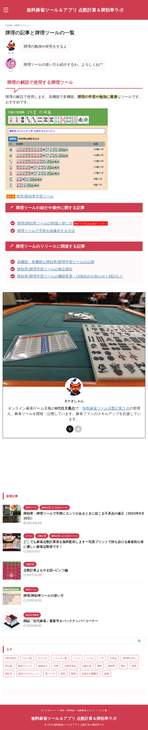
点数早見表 (70, 665)
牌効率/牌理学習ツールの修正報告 (45, 269)
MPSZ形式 (10, 658)
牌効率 (111, 665)
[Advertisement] (33, 465)
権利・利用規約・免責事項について (77, 710)
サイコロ (42, 658)
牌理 (134, 665)
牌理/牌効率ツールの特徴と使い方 (45, 223)
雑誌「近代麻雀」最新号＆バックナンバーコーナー (60, 621)
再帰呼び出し (130, 658)
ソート (76, 658)
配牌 (73, 673)
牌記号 (8, 673)
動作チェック (25, 665)
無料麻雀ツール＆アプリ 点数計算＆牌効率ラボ (75, 10)
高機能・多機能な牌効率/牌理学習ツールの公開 (55, 262)
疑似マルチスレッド (28, 673)
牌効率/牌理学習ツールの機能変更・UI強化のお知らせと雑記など (70, 276)
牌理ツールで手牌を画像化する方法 (46, 231)
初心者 (8, 665)
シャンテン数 (60, 658)
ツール (89, 658)
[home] (78, 429)
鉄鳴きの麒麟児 (90, 673)
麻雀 (106, 673)
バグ (101, 658)
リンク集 (102, 710)
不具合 (113, 658)
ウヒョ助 (27, 658)
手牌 (56, 665)
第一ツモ (50, 673)
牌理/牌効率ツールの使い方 (43, 595)
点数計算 (86, 665)
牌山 (123, 665)
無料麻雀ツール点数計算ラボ (105, 408)
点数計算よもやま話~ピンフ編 (45, 570)
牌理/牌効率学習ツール (35, 196)
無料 (99, 665)
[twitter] (69, 429)
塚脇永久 (43, 665)
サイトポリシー (48, 710)
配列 (63, 673)
